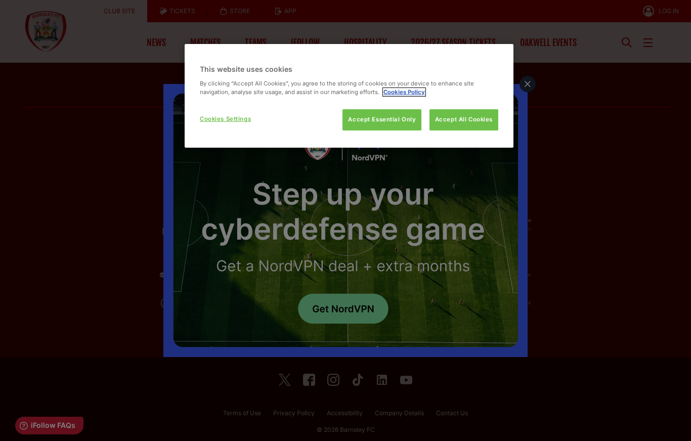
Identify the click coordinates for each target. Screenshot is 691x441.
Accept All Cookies (464, 119)
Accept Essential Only (382, 119)
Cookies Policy (404, 92)
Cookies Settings (225, 118)
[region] (349, 96)
